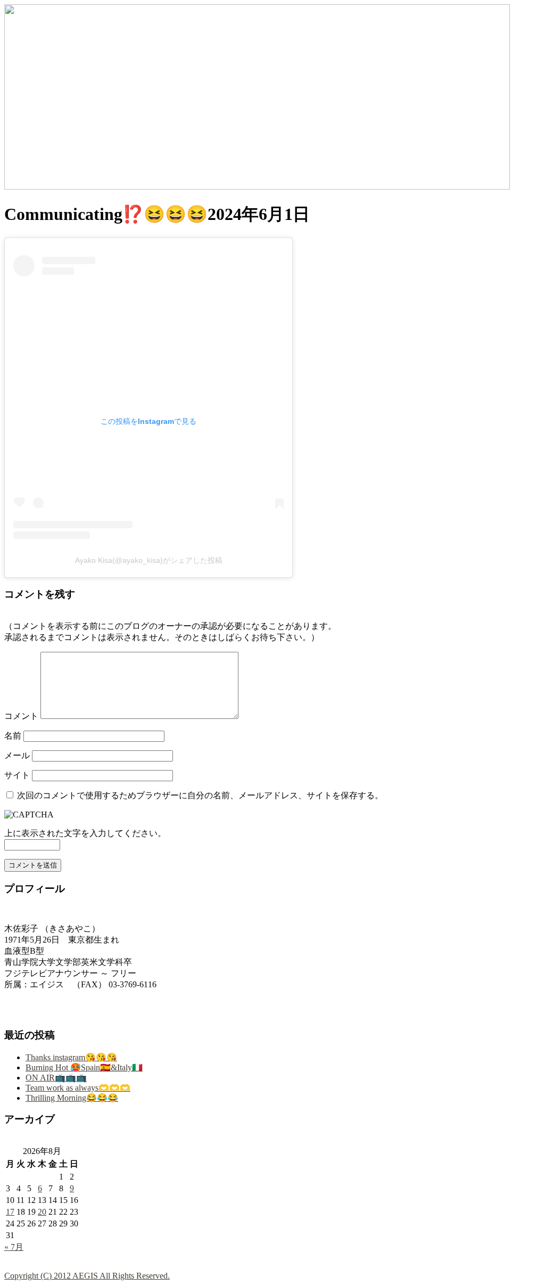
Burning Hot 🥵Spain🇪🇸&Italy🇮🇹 (84, 1067)
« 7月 (13, 1246)
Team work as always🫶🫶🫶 (78, 1087)
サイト (17, 775)
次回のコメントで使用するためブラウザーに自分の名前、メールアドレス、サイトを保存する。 (200, 795)
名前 (12, 735)
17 (10, 1211)
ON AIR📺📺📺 (56, 1077)
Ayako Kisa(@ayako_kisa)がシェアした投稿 (148, 560)
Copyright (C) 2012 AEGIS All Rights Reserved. (87, 1275)
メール (17, 755)
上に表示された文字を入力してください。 (85, 833)
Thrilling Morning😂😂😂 (72, 1097)
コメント (21, 716)
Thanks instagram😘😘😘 (71, 1057)
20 (42, 1211)
